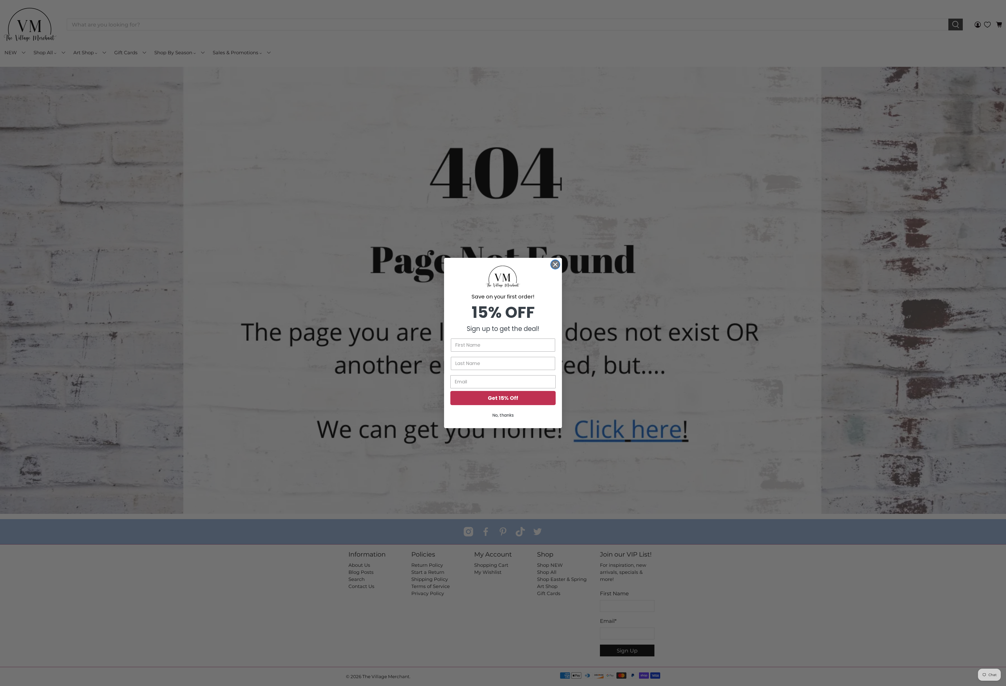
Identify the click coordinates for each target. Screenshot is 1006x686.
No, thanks (503, 415)
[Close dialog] (555, 264)
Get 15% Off (503, 398)
